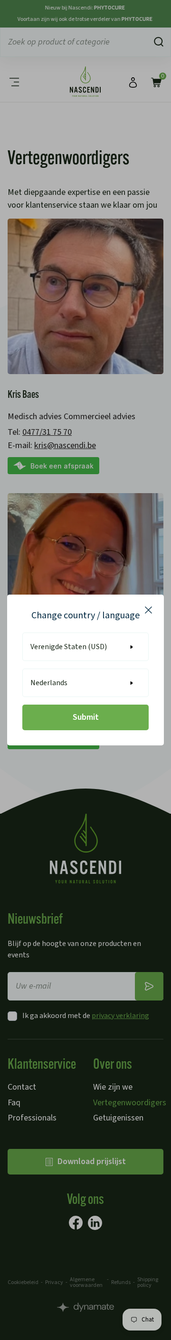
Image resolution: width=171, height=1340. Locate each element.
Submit (86, 717)
